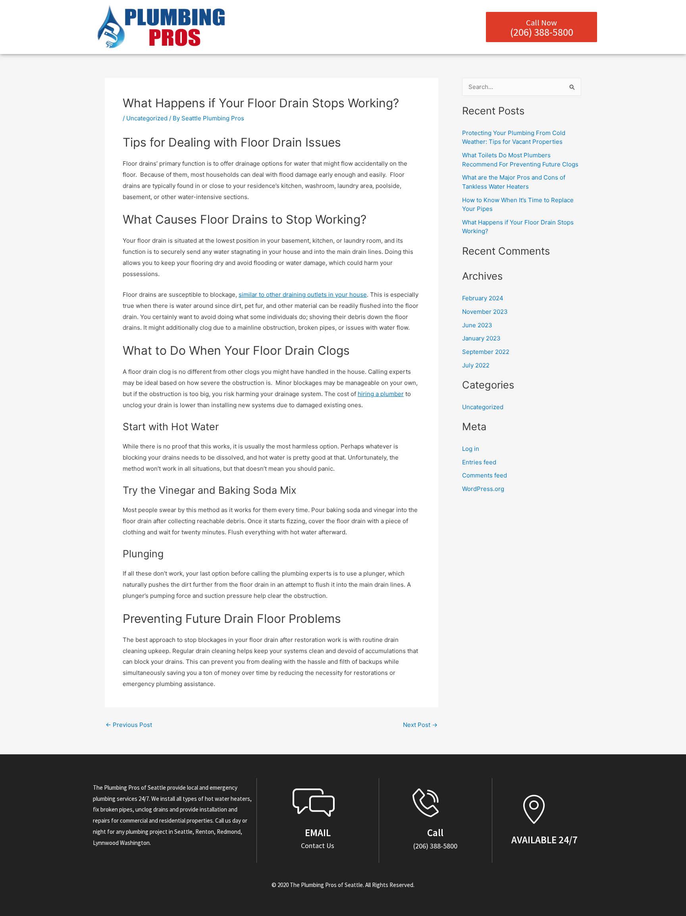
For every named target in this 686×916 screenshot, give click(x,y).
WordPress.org (483, 489)
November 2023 (485, 311)
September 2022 (485, 352)
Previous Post (129, 725)
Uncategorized (147, 118)
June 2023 (477, 325)
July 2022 (475, 365)
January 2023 (481, 338)
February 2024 (482, 298)
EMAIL (318, 832)
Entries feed (479, 462)
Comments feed (484, 475)
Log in (470, 448)
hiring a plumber (381, 394)
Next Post (420, 725)
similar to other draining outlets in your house (303, 294)
